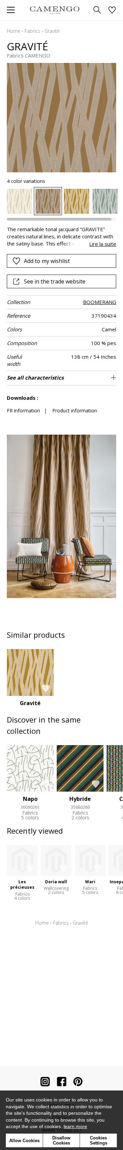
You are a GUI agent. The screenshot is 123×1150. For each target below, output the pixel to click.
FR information (23, 410)
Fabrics (32, 31)
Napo (30, 799)
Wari (90, 882)
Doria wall (56, 882)
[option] (19, 201)
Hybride (80, 799)
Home (13, 31)
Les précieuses (22, 884)
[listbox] (61, 201)
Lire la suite (102, 243)
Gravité (30, 703)
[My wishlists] (112, 10)
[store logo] (54, 10)
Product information (74, 410)
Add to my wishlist (47, 261)
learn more (75, 1126)
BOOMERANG (99, 302)
